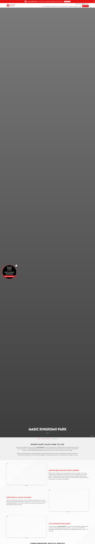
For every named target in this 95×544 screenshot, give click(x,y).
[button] (16, 266)
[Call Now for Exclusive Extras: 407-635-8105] (9, 272)
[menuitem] (44, 6)
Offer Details (67, 1)
